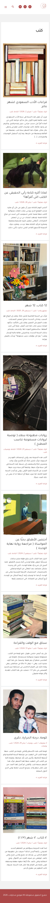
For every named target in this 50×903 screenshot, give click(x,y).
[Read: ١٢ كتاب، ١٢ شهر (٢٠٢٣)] (25, 810)
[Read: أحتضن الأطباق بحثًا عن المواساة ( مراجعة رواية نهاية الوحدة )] (25, 514)
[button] (12, 7)
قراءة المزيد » (41, 143)
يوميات (30, 743)
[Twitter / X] (25, 6)
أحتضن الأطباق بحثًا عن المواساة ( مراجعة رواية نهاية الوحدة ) (27, 544)
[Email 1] (20, 6)
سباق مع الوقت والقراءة (30, 643)
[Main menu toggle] (6, 7)
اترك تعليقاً (42, 112)
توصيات (7, 449)
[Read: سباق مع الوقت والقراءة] (25, 617)
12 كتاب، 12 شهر (36, 305)
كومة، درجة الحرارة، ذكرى (30, 738)
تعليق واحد (42, 311)
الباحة (16, 112)
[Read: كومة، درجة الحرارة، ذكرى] (25, 711)
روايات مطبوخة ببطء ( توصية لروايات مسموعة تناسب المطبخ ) (27, 440)
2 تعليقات (43, 743)
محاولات (43, 11)
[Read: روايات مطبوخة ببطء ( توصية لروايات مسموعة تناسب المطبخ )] (25, 393)
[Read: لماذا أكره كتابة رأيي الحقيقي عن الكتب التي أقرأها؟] (25, 171)
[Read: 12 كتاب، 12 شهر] (25, 272)
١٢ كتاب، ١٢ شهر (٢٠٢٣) (32, 838)
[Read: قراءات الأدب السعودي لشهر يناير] (25, 71)
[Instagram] (30, 6)
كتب (34, 112)
